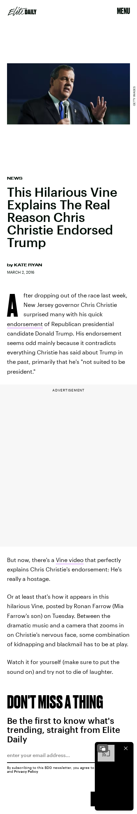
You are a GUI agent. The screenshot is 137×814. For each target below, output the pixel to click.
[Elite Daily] (22, 11)
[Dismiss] (125, 748)
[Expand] (102, 748)
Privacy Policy (26, 771)
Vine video (70, 559)
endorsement (25, 323)
